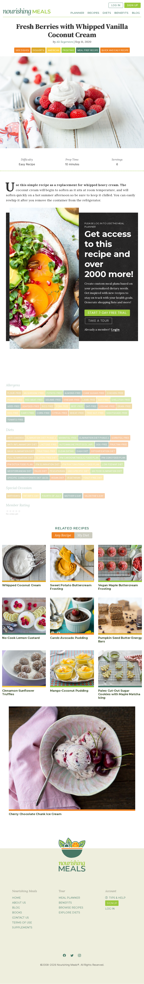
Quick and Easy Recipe (115, 50)
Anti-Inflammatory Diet (22, 444)
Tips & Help (117, 897)
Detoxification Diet (103, 451)
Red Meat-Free (34, 399)
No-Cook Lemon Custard (21, 638)
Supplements (22, 927)
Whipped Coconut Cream (21, 585)
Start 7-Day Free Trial (107, 313)
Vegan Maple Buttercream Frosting (118, 586)
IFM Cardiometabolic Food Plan (79, 457)
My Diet (83, 535)
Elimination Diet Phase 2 (41, 437)
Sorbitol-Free (120, 437)
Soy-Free (103, 399)
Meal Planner (69, 897)
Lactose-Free (48, 444)
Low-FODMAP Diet (112, 464)
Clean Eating (66, 451)
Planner (77, 12)
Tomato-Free (15, 419)
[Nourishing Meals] (27, 11)
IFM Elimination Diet (47, 464)
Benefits (121, 12)
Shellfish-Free (121, 399)
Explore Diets (69, 912)
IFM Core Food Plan (113, 457)
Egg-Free (12, 413)
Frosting (68, 50)
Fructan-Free (118, 444)
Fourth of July (51, 496)
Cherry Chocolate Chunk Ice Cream (35, 814)
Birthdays (13, 496)
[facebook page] (64, 955)
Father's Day (31, 496)
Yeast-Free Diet (92, 477)
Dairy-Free (27, 413)
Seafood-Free (30, 406)
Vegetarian (74, 477)
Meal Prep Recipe (87, 50)
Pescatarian (57, 471)
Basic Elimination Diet (20, 451)
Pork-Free (62, 406)
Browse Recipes (71, 907)
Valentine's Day (93, 496)
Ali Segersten (64, 41)
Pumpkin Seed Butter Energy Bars (120, 639)
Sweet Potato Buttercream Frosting (70, 586)
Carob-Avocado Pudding (69, 638)
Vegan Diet (57, 477)
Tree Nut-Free (95, 413)
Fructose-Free (46, 451)
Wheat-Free (77, 413)
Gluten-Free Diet (46, 457)
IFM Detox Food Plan (20, 464)
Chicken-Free (115, 393)
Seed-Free (13, 406)
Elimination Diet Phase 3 (94, 437)
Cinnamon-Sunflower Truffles (18, 692)
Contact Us (20, 917)
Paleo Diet (40, 471)
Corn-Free (43, 413)
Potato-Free (54, 393)
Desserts (38, 50)
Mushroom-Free (34, 393)
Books (17, 912)
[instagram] (79, 955)
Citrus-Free (59, 413)
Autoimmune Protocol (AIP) (76, 444)
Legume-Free (107, 406)
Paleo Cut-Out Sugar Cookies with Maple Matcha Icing (119, 694)
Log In (115, 5)
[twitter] (71, 955)
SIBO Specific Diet (78, 471)
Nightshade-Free (116, 413)
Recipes (93, 12)
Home (16, 897)
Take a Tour (98, 320)
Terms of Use (22, 922)
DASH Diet (82, 451)
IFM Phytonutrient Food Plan (80, 464)
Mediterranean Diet (19, 471)
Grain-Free (124, 406)
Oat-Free (91, 406)
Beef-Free (77, 406)
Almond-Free (73, 393)
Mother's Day (72, 496)
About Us (19, 902)
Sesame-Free (53, 399)
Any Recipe (63, 535)
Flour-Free (14, 393)
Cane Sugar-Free (93, 393)
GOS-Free (101, 444)
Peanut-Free (15, 399)
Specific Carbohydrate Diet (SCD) (27, 477)
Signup (112, 903)
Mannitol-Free (68, 437)
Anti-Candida (15, 437)
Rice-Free (47, 406)
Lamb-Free (88, 399)
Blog (136, 12)
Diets (107, 12)
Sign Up (132, 5)
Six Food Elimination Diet (107, 471)
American (53, 50)
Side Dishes (22, 50)
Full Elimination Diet (20, 457)
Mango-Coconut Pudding (69, 690)
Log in (110, 908)
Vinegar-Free (72, 399)
